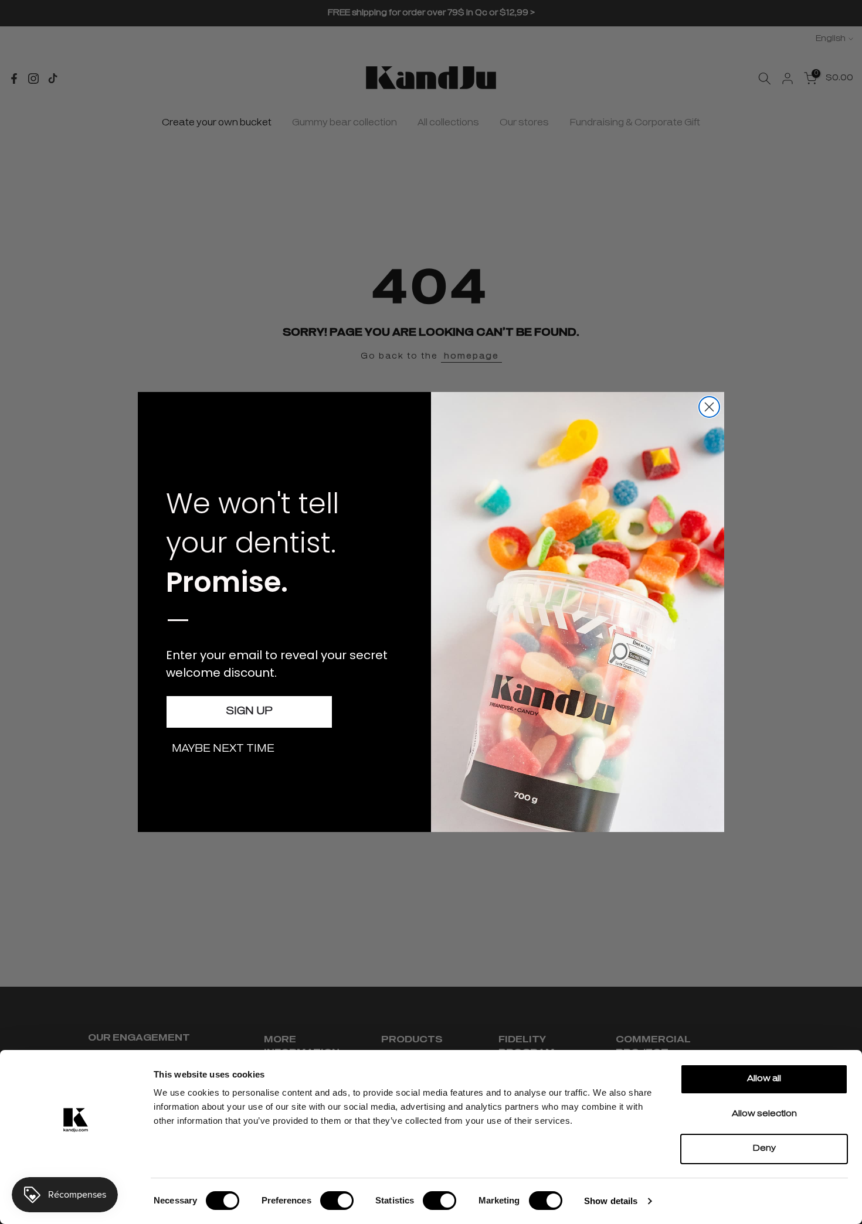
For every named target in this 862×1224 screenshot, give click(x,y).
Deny (764, 1148)
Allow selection (764, 1114)
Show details (610, 1201)
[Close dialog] (709, 407)
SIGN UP (249, 712)
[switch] (337, 1200)
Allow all (764, 1079)
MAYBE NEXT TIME (223, 749)
